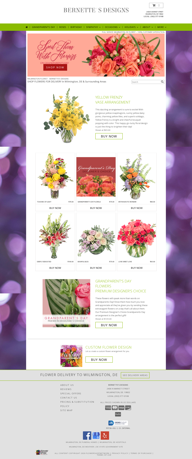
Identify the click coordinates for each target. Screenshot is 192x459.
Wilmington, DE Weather (81, 447)
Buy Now (109, 136)
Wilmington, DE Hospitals (113, 442)
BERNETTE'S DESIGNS (96, 10)
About (146, 27)
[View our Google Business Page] (96, 439)
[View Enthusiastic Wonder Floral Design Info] (136, 177)
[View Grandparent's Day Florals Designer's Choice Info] (96, 176)
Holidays (130, 27)
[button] (156, 5)
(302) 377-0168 (156, 16)
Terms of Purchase (141, 453)
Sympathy (92, 27)
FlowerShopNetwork (98, 453)
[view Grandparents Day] (96, 76)
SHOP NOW (55, 67)
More (160, 27)
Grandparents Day (43, 27)
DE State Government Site (109, 447)
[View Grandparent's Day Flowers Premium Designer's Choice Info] (68, 303)
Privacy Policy (120, 453)
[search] (162, 81)
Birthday (76, 27)
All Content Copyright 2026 (70, 453)
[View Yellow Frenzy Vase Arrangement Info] (68, 117)
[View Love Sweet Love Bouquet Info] (136, 236)
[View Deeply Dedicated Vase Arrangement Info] (55, 236)
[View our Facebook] (87, 439)
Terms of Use (104, 455)
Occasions (111, 27)
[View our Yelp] (105, 439)
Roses (62, 27)
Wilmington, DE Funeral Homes (81, 442)
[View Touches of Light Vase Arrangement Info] (55, 176)
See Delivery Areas (135, 375)
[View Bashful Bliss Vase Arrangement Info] (96, 236)
